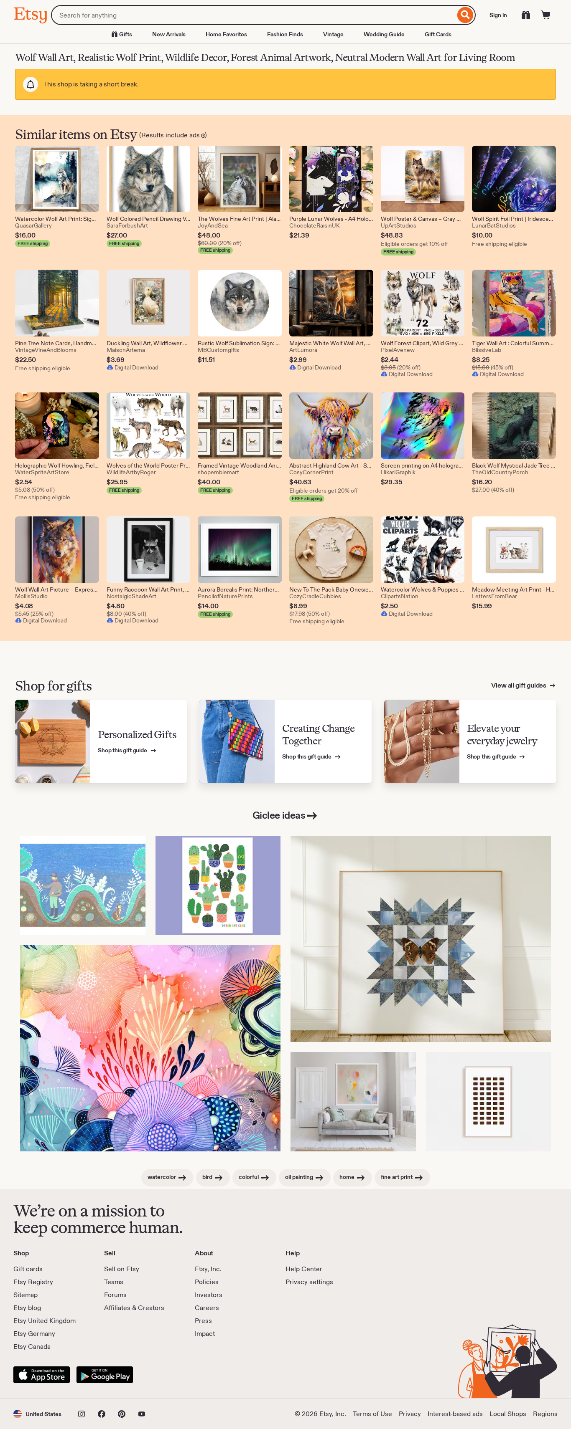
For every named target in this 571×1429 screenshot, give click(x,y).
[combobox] (253, 15)
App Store (41, 1374)
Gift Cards (438, 34)
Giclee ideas (278, 815)
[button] (37, 1413)
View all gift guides (519, 685)
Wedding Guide (384, 34)
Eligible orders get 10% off (414, 243)
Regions (545, 1414)
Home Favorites (226, 34)
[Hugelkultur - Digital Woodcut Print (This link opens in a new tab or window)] (82, 885)
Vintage (333, 34)
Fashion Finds (285, 34)
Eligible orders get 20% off (323, 490)
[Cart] (546, 15)
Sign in (498, 15)
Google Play (104, 1374)
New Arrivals (169, 34)
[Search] (465, 15)
